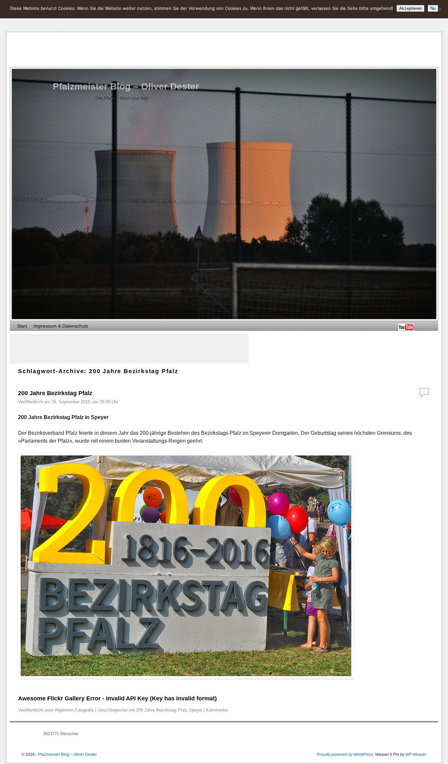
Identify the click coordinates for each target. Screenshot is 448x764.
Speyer (195, 710)
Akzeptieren (410, 8)
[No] (440, 9)
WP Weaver (415, 754)
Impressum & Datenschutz (60, 326)
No (433, 8)
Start (22, 326)
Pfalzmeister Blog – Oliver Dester (126, 86)
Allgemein (64, 710)
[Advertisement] (129, 349)
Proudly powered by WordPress (345, 754)
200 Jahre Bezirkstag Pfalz (55, 393)
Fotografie (84, 710)
